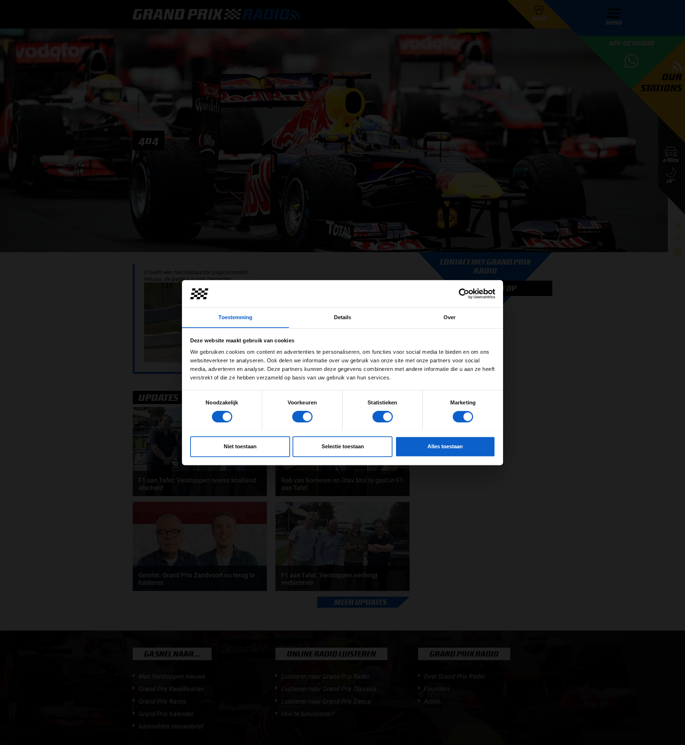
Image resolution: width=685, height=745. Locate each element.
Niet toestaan (240, 446)
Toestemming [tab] (235, 317)
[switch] (302, 416)
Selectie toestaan (342, 446)
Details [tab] (342, 317)
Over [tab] (449, 317)
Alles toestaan (445, 446)
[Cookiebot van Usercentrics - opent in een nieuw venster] (464, 293)
